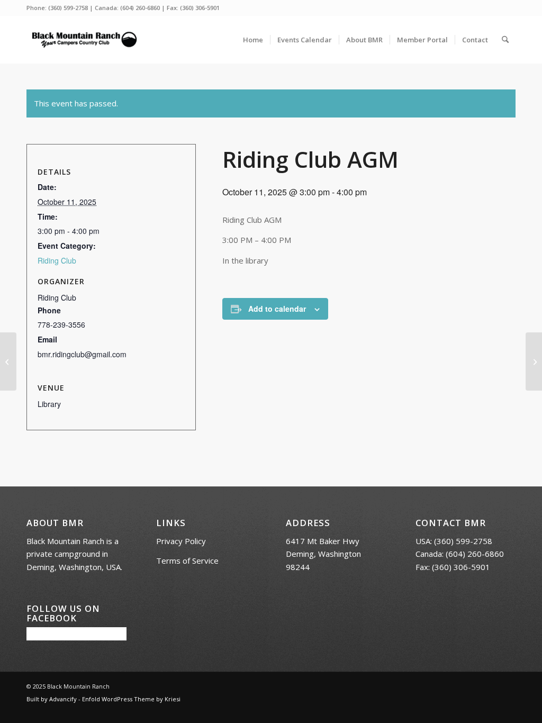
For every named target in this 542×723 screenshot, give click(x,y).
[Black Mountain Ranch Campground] (84, 40)
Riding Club (57, 260)
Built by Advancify (51, 699)
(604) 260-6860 (140, 8)
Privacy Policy (181, 541)
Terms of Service (187, 560)
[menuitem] (253, 40)
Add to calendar (277, 308)
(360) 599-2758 (68, 8)
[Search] (505, 40)
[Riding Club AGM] (8, 361)
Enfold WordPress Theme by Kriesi (131, 699)
